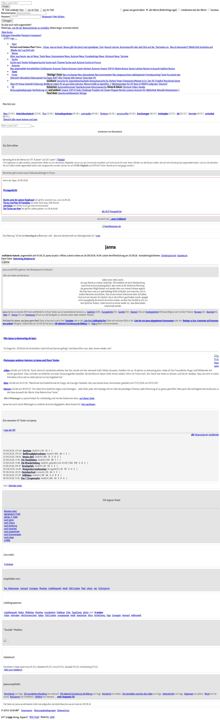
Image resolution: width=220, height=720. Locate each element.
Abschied (210, 312)
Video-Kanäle (138, 86)
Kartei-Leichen (136, 68)
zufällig (7, 540)
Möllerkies (29, 612)
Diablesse (61, 612)
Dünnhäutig (9, 693)
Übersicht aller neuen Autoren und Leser (20, 119)
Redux (21, 612)
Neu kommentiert (103, 74)
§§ (13, 86)
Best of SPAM (140, 83)
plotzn (89, 588)
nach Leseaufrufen (12, 531)
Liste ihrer (95, 320)
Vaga (93, 323)
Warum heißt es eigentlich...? (97, 83)
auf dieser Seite (87, 398)
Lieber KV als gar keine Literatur (68, 83)
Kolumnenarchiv (99, 86)
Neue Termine (121, 56)
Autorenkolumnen (66, 86)
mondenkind (49, 612)
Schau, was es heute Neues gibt (58, 47)
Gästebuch (182, 255)
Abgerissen (188, 693)
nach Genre (9, 519)
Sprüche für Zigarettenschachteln (73, 80)
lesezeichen (82, 615)
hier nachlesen (88, 404)
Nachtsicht (106, 693)
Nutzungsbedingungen (21, 90)
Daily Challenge (83, 90)
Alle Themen (64, 77)
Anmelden (16, 35)
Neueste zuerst (10, 511)
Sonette (121, 312)
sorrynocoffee (123, 113)
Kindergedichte (152, 312)
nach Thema (9, 522)
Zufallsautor (46, 68)
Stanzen (133, 312)
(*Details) (61, 159)
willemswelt (136, 615)
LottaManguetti (54, 588)
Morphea (43, 588)
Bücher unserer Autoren (130, 90)
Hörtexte (127, 86)
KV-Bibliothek (149, 90)
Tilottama (104, 113)
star (95, 588)
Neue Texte (39, 56)
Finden (6, 6)
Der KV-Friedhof (156, 80)
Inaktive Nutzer (167, 68)
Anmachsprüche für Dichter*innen (106, 80)
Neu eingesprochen (122, 74)
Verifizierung (38, 90)
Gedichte (91, 312)
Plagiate (115, 90)
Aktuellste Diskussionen (31, 77)
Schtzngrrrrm (104, 588)
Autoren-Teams (60, 68)
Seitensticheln (168, 693)
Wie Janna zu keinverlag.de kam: (20, 338)
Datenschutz (63, 710)
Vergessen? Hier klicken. (53, 16)
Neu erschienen (70, 74)
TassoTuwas (77, 612)
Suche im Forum (93, 62)
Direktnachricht (168, 255)
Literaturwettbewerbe (68, 93)
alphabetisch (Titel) (12, 514)
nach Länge (9, 537)
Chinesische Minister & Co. (135, 80)
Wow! (207, 693)
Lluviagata (33, 588)
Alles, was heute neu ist (21, 56)
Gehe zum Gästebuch (13, 669)
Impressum (26, 710)
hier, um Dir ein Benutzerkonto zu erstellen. (28, 27)
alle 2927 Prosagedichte (112, 211)
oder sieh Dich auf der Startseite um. (151, 47)
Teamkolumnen (83, 86)
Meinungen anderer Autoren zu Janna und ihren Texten (31, 360)
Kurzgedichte (107, 312)
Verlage (83, 93)
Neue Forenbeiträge (89, 56)
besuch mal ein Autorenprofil (119, 47)
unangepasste (63, 615)
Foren (14, 74)
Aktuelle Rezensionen (167, 90)
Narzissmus (15, 696)
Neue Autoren (72, 56)
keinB (65, 588)
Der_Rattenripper (11, 588)
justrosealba (86, 113)
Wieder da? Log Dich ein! (22, 50)
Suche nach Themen (55, 62)
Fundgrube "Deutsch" (157, 83)
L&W (52, 717)
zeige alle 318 (9, 430)
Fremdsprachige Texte (156, 74)
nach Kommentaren (12, 534)
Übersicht (14, 77)
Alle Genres (76, 77)
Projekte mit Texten (101, 90)
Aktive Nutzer (121, 68)
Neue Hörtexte (106, 56)
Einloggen (7, 21)
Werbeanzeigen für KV (122, 83)
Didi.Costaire (74, 588)
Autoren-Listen (75, 68)
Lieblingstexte (138, 74)
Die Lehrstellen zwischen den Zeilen (137, 693)
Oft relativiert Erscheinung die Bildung (76, 693)
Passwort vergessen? (31, 35)
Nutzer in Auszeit (151, 68)
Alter (5, 314)
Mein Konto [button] (7, 32)
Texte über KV (89, 77)
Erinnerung (30, 314)
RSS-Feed (34, 717)
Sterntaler (192, 113)
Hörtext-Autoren (91, 68)
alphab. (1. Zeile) (11, 517)
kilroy (90, 615)
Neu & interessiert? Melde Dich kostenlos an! (191, 47)
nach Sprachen (10, 528)
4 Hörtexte (8, 564)
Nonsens (198, 312)
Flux (44, 113)
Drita (68, 612)
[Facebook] (6, 642)
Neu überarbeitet (86, 74)
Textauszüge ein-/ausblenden (205, 434)
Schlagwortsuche (37, 62)
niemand (24, 588)
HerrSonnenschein (29, 615)
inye (98, 235)
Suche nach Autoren (75, 62)
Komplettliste (33, 68)
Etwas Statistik (26, 83)
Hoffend (38, 696)
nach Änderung (10, 525)
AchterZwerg (99, 615)
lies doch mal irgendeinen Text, (89, 47)
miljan (6, 615)
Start (14, 44)
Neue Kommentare (54, 56)
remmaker (15, 615)
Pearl (83, 588)
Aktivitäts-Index (15, 485)
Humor (15, 314)
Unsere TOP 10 (107, 68)
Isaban (41, 615)
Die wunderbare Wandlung (35, 693)
